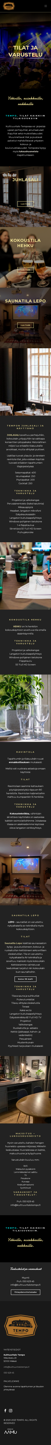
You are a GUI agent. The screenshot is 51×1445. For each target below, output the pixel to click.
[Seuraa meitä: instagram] (10, 1411)
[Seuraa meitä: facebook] (5, 1411)
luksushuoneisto (28, 151)
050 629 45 (9, 1373)
